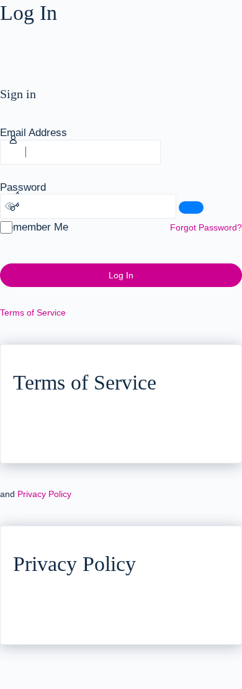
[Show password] (191, 207)
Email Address (33, 133)
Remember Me (34, 227)
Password (23, 187)
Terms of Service (33, 312)
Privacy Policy (44, 494)
